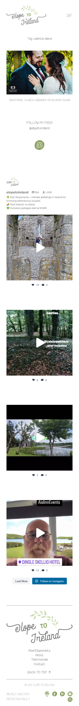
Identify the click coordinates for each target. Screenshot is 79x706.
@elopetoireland (39, 128)
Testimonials (39, 659)
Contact (39, 664)
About (39, 655)
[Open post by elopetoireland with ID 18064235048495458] (39, 343)
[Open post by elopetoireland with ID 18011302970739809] (39, 247)
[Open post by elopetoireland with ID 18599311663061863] (39, 533)
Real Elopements (39, 651)
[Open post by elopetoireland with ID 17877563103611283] (39, 438)
